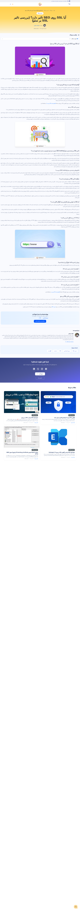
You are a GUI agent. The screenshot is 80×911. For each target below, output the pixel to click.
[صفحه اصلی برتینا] (40, 4)
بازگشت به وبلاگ (73, 35)
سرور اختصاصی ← (45, 318)
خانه (54, 10)
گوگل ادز (49, 351)
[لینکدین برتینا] (34, 368)
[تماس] (12, 4)
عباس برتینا (36, 422)
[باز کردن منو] (69, 4)
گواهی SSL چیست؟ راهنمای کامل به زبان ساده (64, 418)
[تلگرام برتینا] (46, 368)
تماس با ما (40, 378)
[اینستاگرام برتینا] (42, 368)
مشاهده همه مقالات (70, 341)
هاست (55, 351)
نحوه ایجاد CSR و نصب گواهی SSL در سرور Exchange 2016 (62, 452)
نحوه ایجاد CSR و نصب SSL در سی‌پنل (29, 418)
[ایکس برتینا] (38, 368)
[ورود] (10, 4)
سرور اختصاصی (67, 351)
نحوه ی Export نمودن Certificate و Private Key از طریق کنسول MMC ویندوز (22, 453)
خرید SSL (75, 351)
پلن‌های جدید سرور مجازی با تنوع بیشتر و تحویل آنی (59, 1)
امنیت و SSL (46, 10)
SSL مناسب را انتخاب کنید (40, 321)
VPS (60, 351)
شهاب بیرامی (71, 333)
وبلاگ (51, 10)
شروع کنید (41, 374)
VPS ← (39, 318)
